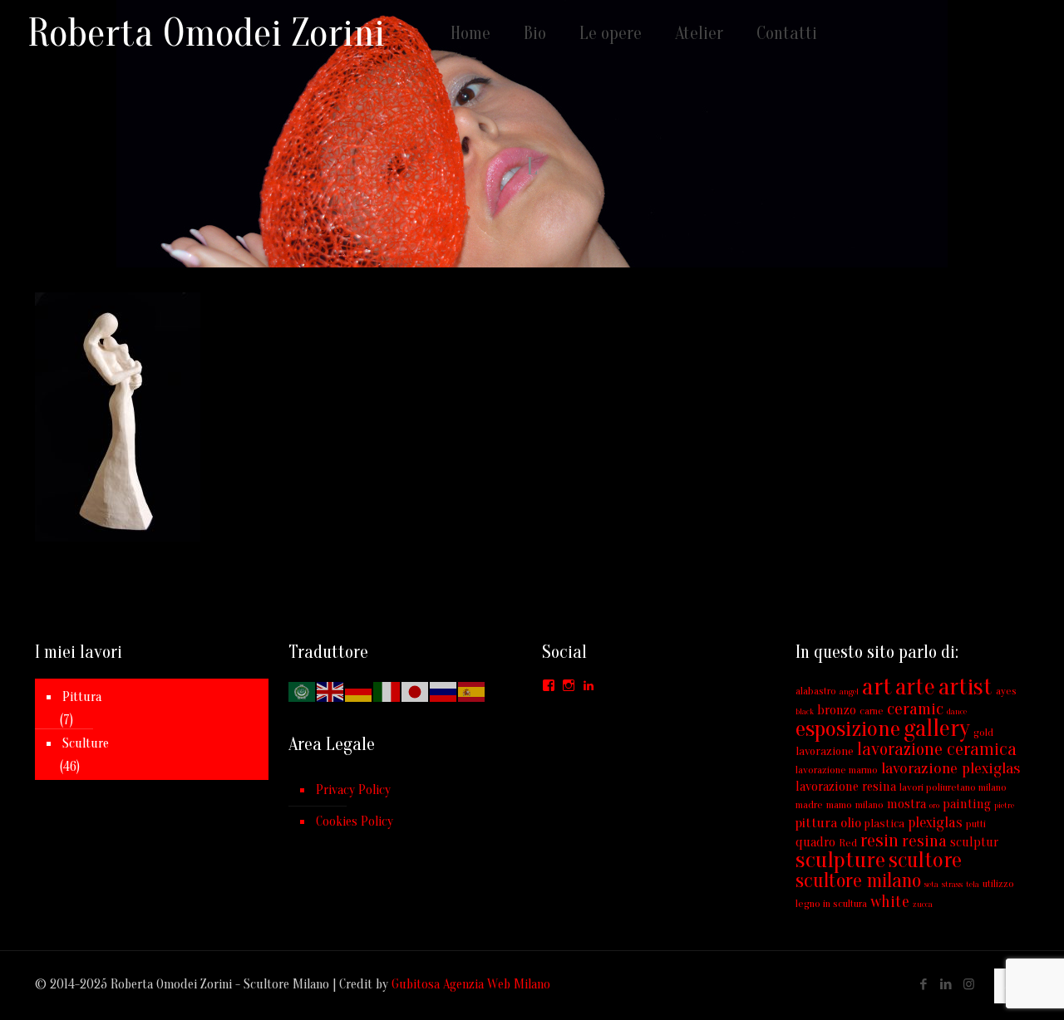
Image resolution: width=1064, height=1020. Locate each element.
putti (976, 823)
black (805, 711)
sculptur (974, 842)
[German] (359, 691)
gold (983, 732)
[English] (331, 691)
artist (965, 687)
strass (952, 884)
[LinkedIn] (946, 985)
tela (972, 884)
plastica (884, 823)
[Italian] (387, 691)
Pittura (81, 696)
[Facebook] (924, 985)
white (889, 901)
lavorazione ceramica (937, 749)
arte (915, 687)
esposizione (848, 728)
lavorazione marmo (837, 769)
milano (869, 804)
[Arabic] (302, 691)
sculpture (840, 859)
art (877, 687)
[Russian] (444, 691)
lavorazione (825, 751)
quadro (815, 842)
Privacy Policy (353, 789)
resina (924, 841)
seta (931, 884)
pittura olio (828, 823)
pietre (1004, 805)
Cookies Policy (354, 821)
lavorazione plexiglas (950, 768)
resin (879, 840)
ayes (1006, 690)
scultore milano (858, 881)
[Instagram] (969, 985)
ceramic (915, 709)
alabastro (816, 690)
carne (872, 710)
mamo (839, 804)
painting (967, 804)
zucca (923, 904)
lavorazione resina (846, 786)
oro (934, 805)
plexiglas (935, 822)
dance (957, 711)
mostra (906, 804)
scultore (925, 860)
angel (849, 691)
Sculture (85, 743)
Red (848, 842)
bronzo (836, 710)
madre (809, 804)
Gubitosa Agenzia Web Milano (471, 984)
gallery (937, 728)
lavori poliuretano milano (953, 787)
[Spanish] (472, 691)
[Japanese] (415, 691)
